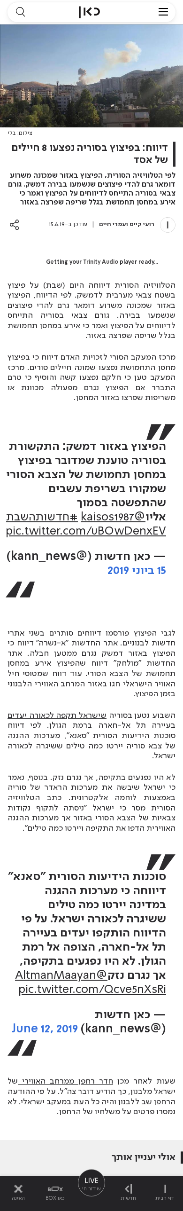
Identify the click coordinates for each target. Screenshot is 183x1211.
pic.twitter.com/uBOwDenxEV (86, 531)
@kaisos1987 (113, 517)
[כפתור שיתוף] (14, 224)
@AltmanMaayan (61, 976)
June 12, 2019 (45, 1029)
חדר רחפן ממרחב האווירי (65, 1081)
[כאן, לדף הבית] (89, 12)
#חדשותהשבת (42, 517)
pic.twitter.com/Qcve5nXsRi (92, 990)
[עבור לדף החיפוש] (20, 12)
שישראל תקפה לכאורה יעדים (57, 715)
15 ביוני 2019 (136, 571)
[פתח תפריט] (163, 12)
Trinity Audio (100, 262)
